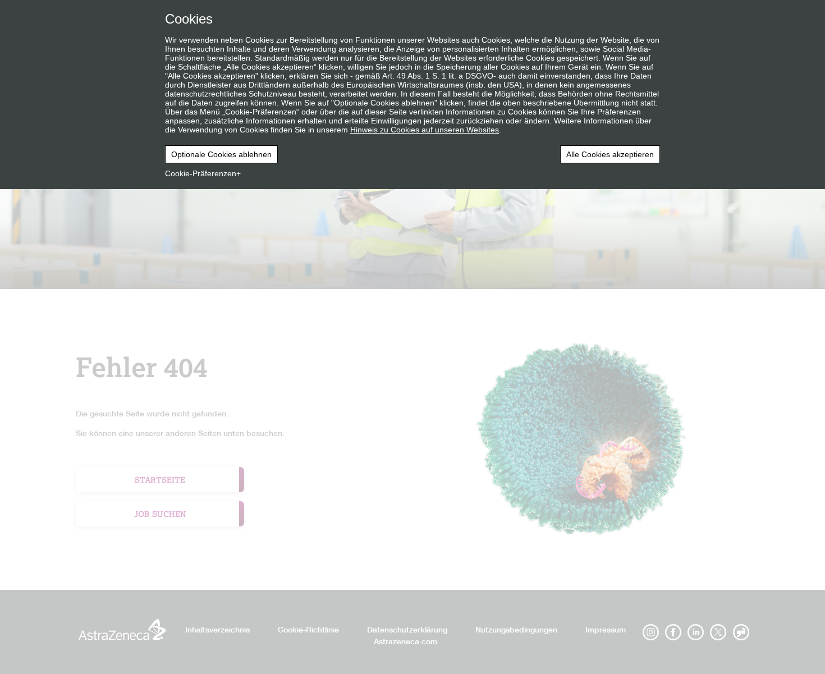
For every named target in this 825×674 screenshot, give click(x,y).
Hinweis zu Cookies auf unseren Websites (424, 129)
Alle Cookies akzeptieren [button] (610, 154)
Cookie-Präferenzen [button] (200, 173)
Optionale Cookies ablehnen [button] (221, 154)
